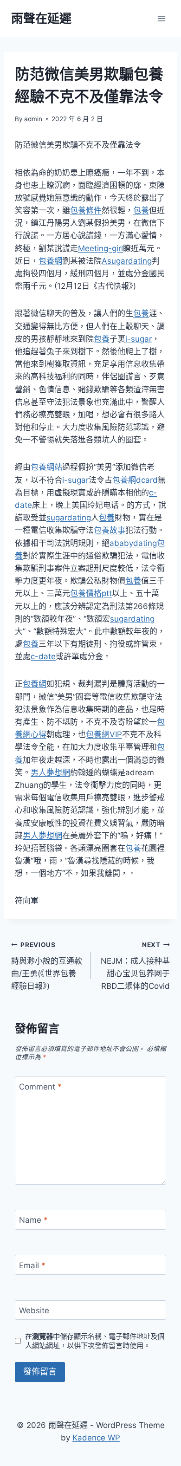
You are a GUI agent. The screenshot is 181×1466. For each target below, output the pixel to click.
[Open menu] (161, 18)
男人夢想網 (50, 772)
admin (33, 119)
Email (32, 1265)
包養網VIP (104, 734)
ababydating (133, 543)
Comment (40, 1086)
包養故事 (109, 530)
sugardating (68, 517)
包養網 (50, 261)
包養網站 (46, 467)
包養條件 (86, 210)
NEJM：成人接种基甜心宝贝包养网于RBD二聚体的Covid (135, 966)
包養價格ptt (91, 593)
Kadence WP (96, 1437)
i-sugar (138, 339)
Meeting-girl (100, 248)
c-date (43, 656)
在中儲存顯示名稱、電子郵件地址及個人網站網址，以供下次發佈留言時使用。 (94, 1341)
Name (33, 1220)
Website (34, 1310)
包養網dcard (135, 480)
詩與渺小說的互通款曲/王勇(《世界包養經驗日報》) (46, 966)
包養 (141, 210)
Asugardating (127, 261)
